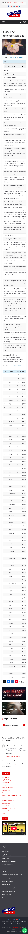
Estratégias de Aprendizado (8, 785)
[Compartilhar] (8, 681)
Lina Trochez (13, 57)
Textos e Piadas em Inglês (8, 805)
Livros (18, 921)
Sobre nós (23, 921)
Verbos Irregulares (6, 811)
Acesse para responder (13, 757)
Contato (10, 923)
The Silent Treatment (10, 725)
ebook (14, 921)
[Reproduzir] (3, 834)
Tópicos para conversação (8, 808)
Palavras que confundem (8, 800)
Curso (7, 921)
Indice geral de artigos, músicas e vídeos (12, 795)
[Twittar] (4, 681)
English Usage (5, 782)
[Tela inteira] (24, 834)
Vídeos (3, 813)
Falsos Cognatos (6, 790)
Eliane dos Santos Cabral (15, 746)
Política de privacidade (19, 923)
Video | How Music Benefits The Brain (13, 695)
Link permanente (23, 749)
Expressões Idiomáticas (8, 787)
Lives (11, 921)
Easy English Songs (6, 780)
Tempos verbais (6, 803)
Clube (3, 921)
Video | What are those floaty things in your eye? (14, 709)
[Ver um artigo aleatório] (24, 22)
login (15, 764)
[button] (24, 930)
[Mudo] (22, 834)
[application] (14, 828)
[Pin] (16, 681)
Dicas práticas (5, 777)
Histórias (4, 793)
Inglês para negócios (7, 798)
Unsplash (21, 57)
